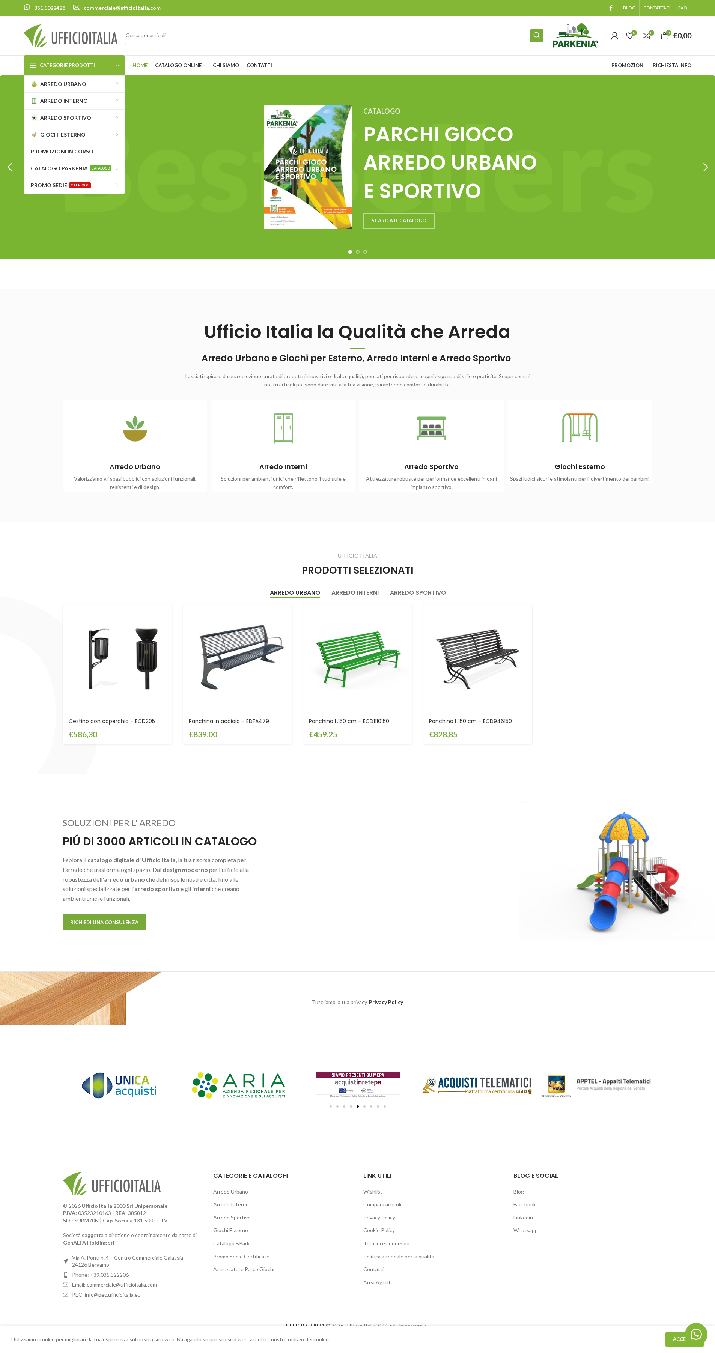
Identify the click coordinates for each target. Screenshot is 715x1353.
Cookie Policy (379, 1230)
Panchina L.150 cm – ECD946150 (470, 721)
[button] (9, 167)
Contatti (373, 1269)
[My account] (614, 35)
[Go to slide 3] (365, 252)
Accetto (684, 1339)
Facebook (524, 1204)
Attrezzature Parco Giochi (243, 1269)
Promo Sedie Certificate (241, 1256)
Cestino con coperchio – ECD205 (112, 721)
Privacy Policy (379, 1217)
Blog (518, 1191)
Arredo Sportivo (232, 1217)
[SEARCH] (536, 35)
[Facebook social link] (610, 8)
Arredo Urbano (230, 1191)
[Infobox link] (44, 8)
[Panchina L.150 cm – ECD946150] (477, 658)
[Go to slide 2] (358, 252)
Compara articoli (382, 1204)
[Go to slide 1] (350, 252)
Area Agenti (377, 1282)
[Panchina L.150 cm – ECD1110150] (357, 658)
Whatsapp (525, 1230)
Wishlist (372, 1191)
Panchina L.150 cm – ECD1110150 (349, 721)
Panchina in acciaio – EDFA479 (229, 721)
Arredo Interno (231, 1204)
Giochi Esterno (230, 1230)
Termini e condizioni (386, 1243)
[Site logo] (70, 35)
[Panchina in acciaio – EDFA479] (237, 658)
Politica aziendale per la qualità (398, 1256)
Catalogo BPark (231, 1243)
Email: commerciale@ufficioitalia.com (114, 1284)
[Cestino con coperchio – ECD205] (117, 658)
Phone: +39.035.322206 (100, 1275)
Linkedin (523, 1217)
